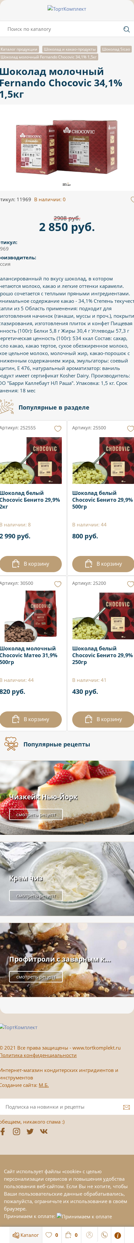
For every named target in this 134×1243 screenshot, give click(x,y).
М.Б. (44, 1085)
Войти (89, 1234)
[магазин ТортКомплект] (67, 9)
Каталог (29, 1235)
